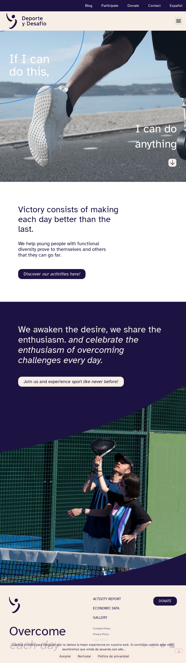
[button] (178, 21)
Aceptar (65, 656)
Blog (88, 5)
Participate (109, 5)
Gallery (100, 618)
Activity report (107, 599)
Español (176, 5)
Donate (133, 5)
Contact (154, 5)
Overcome (37, 638)
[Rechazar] (179, 651)
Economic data (106, 608)
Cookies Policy (101, 628)
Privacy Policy (101, 634)
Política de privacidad (113, 656)
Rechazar (84, 656)
